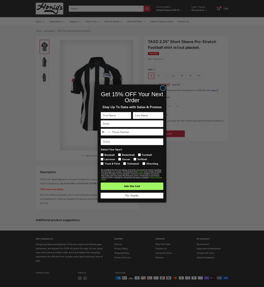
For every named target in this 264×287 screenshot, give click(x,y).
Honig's (141, 172)
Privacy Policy (155, 178)
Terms (103, 180)
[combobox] (106, 132)
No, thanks (132, 195)
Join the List (132, 186)
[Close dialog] (162, 88)
